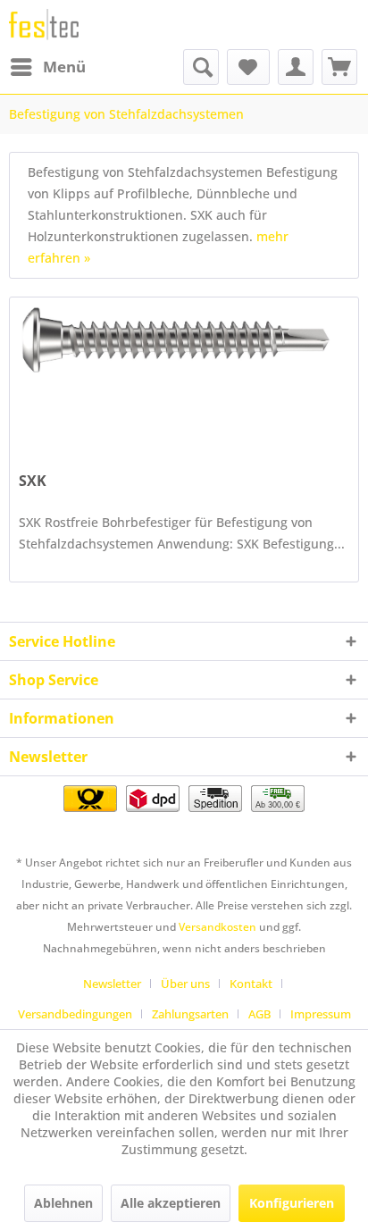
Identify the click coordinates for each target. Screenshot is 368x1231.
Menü (64, 66)
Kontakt (251, 984)
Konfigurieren (291, 1202)
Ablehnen (63, 1202)
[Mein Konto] (296, 67)
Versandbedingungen (75, 1014)
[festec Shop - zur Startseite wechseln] (44, 24)
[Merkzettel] (248, 67)
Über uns (185, 984)
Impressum (320, 1014)
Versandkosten (217, 926)
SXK (32, 481)
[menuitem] (47, 67)
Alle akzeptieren (171, 1202)
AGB (259, 1014)
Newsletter (112, 984)
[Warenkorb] (339, 67)
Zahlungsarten (190, 1014)
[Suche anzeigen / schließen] (201, 67)
